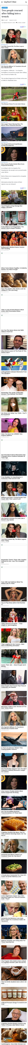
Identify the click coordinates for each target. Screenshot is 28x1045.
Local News (4, 7)
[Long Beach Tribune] (10, 2)
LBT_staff (5, 20)
